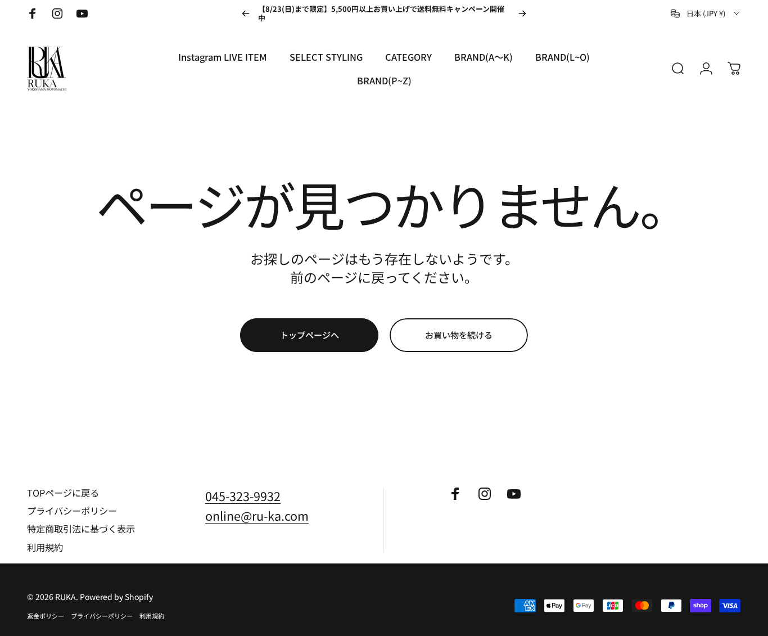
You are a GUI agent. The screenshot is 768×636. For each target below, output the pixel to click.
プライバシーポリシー (72, 510)
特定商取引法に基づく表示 (81, 528)
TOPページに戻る (63, 492)
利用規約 (45, 547)
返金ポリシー (45, 615)
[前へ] (245, 13)
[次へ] (522, 13)
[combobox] (706, 13)
